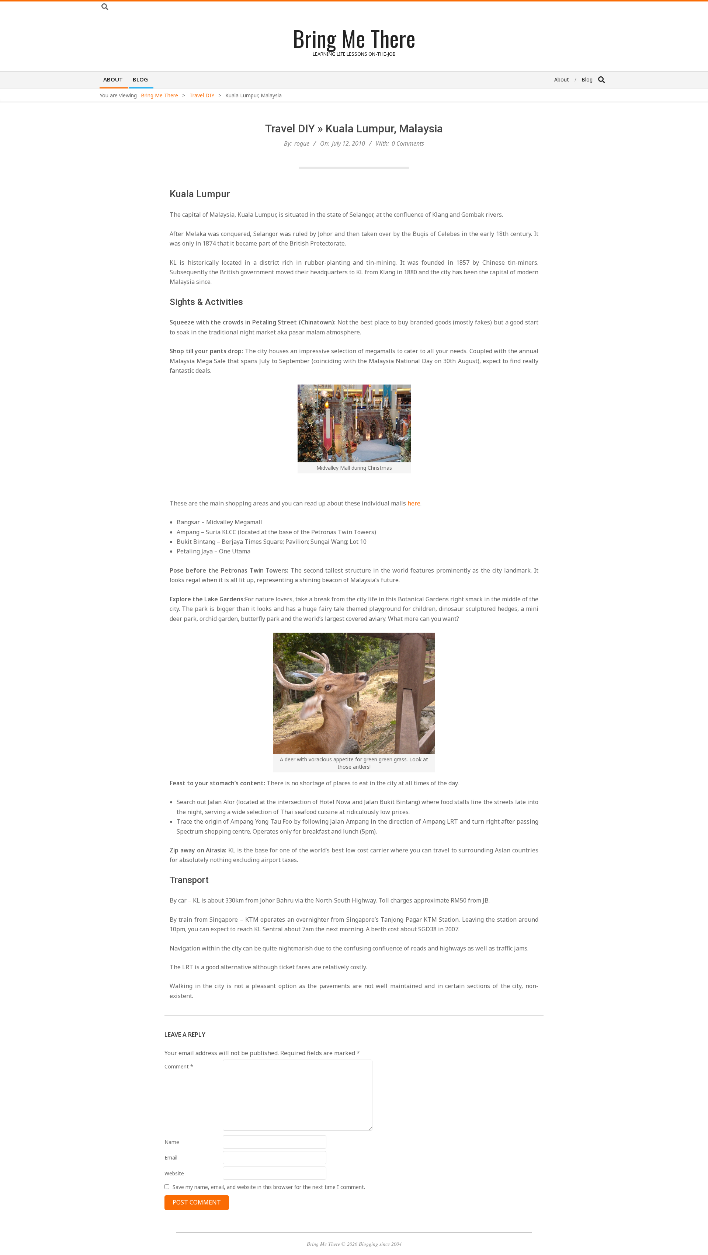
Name (171, 1142)
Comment (178, 1066)
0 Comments (408, 143)
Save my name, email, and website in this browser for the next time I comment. (269, 1186)
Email (170, 1157)
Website (174, 1173)
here (413, 503)
